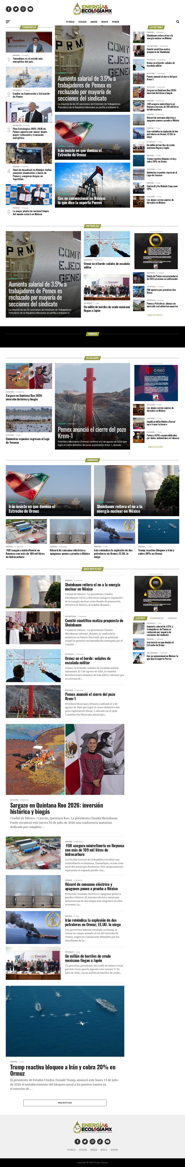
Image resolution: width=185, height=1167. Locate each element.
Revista (104, 21)
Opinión (115, 21)
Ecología (82, 21)
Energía (93, 21)
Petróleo (70, 21)
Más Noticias (65, 1103)
